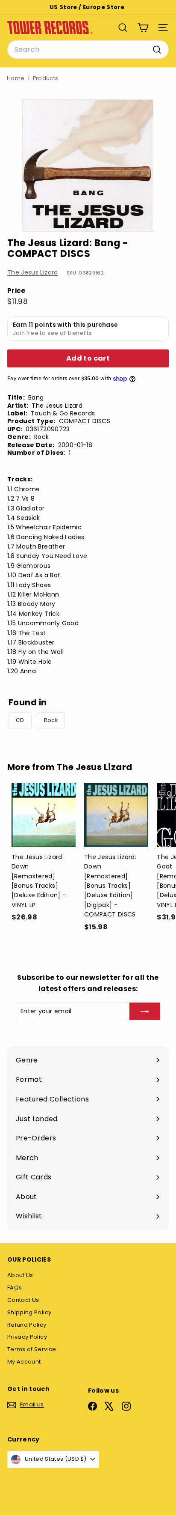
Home (15, 78)
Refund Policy (27, 1325)
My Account (24, 1362)
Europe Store (103, 7)
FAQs (14, 1287)
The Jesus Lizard (32, 272)
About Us (20, 1275)
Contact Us (23, 1300)
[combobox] (88, 49)
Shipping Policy (29, 1312)
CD (20, 720)
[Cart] (143, 27)
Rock (51, 720)
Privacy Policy (27, 1337)
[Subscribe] (144, 1011)
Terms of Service (31, 1349)
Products (46, 78)
